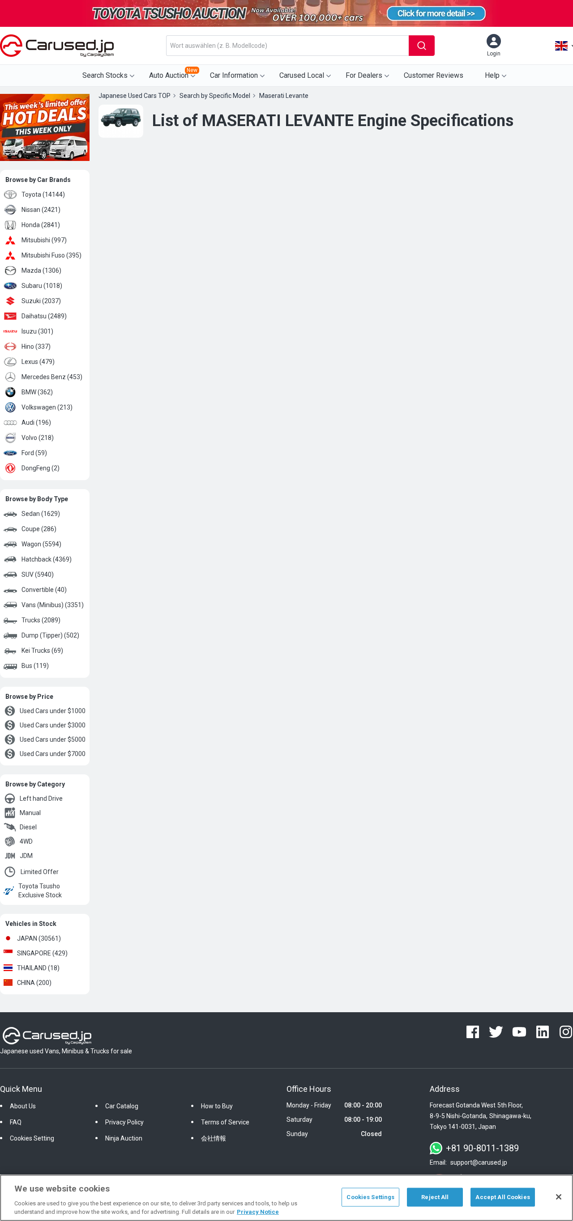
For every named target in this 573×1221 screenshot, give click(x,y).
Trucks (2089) (40, 620)
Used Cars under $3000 (53, 725)
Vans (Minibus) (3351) (52, 604)
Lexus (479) (38, 361)
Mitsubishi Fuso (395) (51, 255)
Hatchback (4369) (46, 559)
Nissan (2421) (40, 209)
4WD (26, 841)
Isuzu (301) (37, 331)
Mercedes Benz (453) (51, 376)
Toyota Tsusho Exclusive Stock (40, 891)
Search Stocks (105, 75)
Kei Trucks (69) (42, 650)
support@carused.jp (478, 1162)
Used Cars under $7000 (53, 753)
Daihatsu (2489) (44, 316)
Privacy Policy (124, 1122)
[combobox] (287, 45)
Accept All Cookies (502, 1197)
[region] (286, 1198)
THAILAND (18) (38, 968)
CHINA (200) (34, 982)
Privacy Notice (258, 1211)
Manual (30, 812)
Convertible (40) (44, 589)
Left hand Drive (41, 798)
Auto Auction (173, 73)
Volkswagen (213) (47, 407)
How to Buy (217, 1106)
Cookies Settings (370, 1197)
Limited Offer (40, 871)
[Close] (559, 1197)
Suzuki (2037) (41, 300)
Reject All (435, 1197)
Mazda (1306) (41, 270)
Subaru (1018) (41, 285)
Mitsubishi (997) (44, 240)
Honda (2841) (40, 224)
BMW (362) (37, 392)
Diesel (28, 827)
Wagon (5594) (41, 544)
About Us (23, 1106)
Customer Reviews (433, 75)
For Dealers (364, 75)
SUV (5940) (37, 574)
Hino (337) (36, 346)
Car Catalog (121, 1106)
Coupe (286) (38, 528)
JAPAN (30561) (39, 938)
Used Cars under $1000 (53, 710)
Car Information (234, 75)
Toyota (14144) (43, 194)
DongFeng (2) (40, 468)
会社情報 (213, 1138)
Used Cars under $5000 (53, 739)
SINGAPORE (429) (42, 953)
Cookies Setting (32, 1138)
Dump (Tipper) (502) (50, 635)
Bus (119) (35, 665)
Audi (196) (36, 422)
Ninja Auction (123, 1138)
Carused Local (301, 75)
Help (492, 75)
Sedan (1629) (40, 513)
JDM (26, 855)
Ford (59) (34, 452)
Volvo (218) (37, 437)
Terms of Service (225, 1122)
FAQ (15, 1122)
